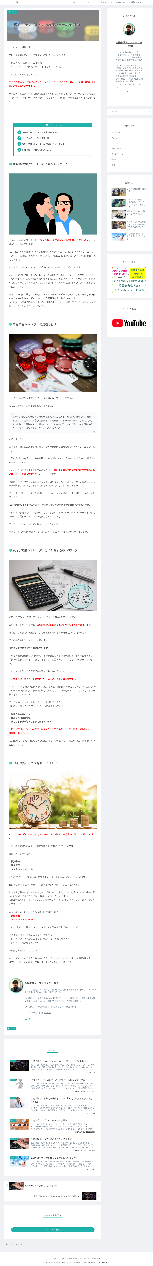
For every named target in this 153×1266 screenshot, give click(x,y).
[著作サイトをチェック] (25, 1018)
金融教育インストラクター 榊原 (42, 983)
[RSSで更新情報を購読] (29, 1018)
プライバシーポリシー (69, 1259)
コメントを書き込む (53, 1230)
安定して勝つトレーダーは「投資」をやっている (43, 144)
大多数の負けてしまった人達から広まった (40, 132)
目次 (51, 125)
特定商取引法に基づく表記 (90, 1259)
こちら (48, 1013)
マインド (12, 1028)
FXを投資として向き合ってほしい (37, 150)
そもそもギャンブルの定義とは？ (36, 138)
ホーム (55, 1259)
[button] (149, 111)
